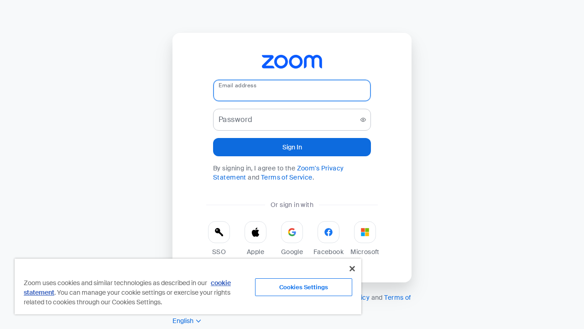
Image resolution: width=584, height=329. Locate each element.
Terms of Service (287, 177)
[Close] (352, 268)
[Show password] (363, 120)
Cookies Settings (303, 287)
